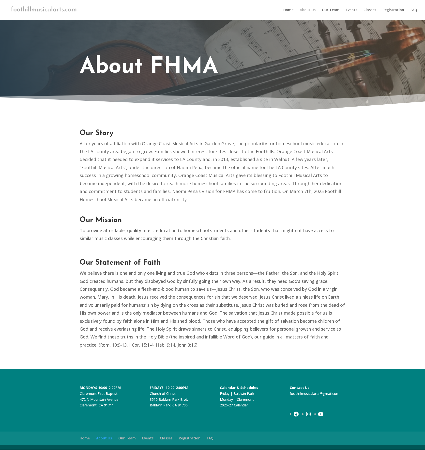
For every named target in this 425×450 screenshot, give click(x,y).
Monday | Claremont (237, 399)
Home (288, 10)
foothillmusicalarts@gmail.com (314, 393)
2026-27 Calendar (234, 405)
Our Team (330, 10)
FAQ (413, 10)
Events (351, 10)
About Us (308, 10)
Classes (370, 10)
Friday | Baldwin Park (237, 393)
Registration (393, 10)
